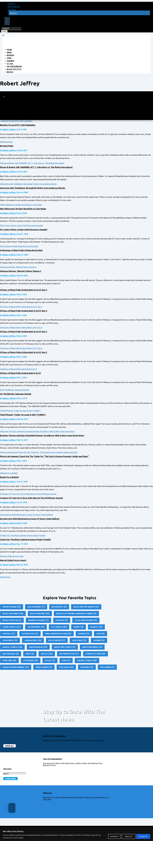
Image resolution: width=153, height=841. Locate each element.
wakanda (86, 667)
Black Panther (39, 613)
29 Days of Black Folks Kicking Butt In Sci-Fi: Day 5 (23, 290)
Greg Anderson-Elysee (58, 633)
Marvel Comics (12, 647)
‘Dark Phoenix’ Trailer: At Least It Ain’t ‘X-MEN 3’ (23, 415)
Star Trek (9, 660)
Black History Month (86, 607)
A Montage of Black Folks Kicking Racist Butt (21, 250)
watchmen (107, 667)
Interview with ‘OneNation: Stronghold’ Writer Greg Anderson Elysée (32, 188)
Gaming (10, 61)
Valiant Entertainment (16, 667)
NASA (30, 653)
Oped (9, 58)
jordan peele (32, 640)
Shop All (9, 746)
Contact (12, 4)
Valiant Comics (87, 660)
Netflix (47, 653)
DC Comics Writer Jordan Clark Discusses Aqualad (23, 229)
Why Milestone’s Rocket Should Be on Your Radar (23, 209)
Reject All (128, 836)
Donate (13, 13)
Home (9, 49)
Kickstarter (56, 640)
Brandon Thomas (38, 620)
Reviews (10, 55)
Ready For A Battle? (9, 477)
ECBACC (96, 627)
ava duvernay (36, 607)
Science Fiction (95, 653)
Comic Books (12, 627)
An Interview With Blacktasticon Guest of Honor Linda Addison (29, 519)
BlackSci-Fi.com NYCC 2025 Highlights (17, 125)
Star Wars (30, 660)
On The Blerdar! (14, 66)
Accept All (143, 836)
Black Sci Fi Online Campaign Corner (76, 613)
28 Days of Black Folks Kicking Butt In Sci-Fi (20, 373)
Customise (113, 836)
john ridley (10, 640)
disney (78, 627)
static (50, 660)
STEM (66, 660)
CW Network (36, 627)
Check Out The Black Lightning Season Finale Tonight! (25, 539)
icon (100, 633)
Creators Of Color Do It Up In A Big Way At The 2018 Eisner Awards (31, 498)
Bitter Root (59, 607)
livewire (99, 640)
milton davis (11, 653)
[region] (76, 834)
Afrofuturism (12, 607)
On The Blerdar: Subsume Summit (15, 394)
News (9, 52)
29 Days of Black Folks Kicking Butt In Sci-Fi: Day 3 (23, 331)
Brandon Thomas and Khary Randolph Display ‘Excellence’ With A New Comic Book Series (42, 435)
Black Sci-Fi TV (14, 69)
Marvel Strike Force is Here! (13, 560)
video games (44, 667)
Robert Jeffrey (9, 130)
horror (83, 633)
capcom (62, 620)
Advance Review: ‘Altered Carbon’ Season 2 (20, 271)
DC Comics (59, 627)
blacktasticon (12, 620)
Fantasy (9, 633)
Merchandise (14, 7)
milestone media (92, 647)
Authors (12, 9)
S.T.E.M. (10, 63)
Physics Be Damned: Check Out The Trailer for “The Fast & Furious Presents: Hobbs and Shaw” (44, 456)
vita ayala (66, 667)
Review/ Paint (6, 146)
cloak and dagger (86, 620)
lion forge (79, 640)
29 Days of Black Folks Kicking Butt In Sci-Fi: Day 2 (23, 352)
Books (10, 72)
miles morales (38, 647)
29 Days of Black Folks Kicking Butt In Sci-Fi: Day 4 (23, 311)
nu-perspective (69, 653)
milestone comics (64, 647)
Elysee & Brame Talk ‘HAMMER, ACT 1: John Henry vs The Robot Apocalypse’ (36, 167)
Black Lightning (13, 613)
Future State (30, 633)
